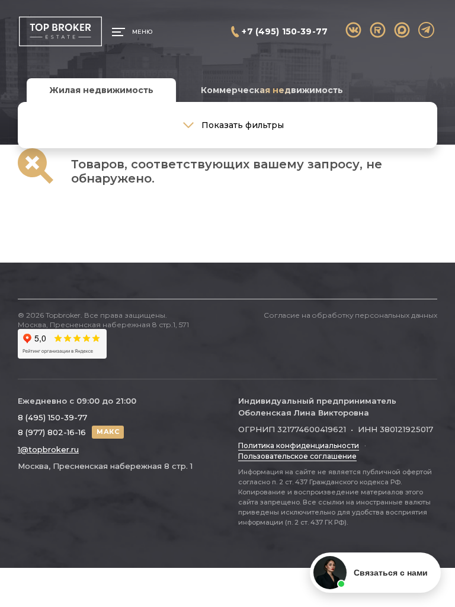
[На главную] (60, 32)
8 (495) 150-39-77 (52, 417)
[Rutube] (378, 30)
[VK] (353, 30)
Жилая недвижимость (101, 90)
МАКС (108, 431)
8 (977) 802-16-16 (52, 432)
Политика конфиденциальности (298, 445)
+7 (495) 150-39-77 (285, 31)
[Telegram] (426, 30)
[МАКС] (402, 30)
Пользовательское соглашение (297, 456)
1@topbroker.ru (48, 449)
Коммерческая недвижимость (272, 90)
